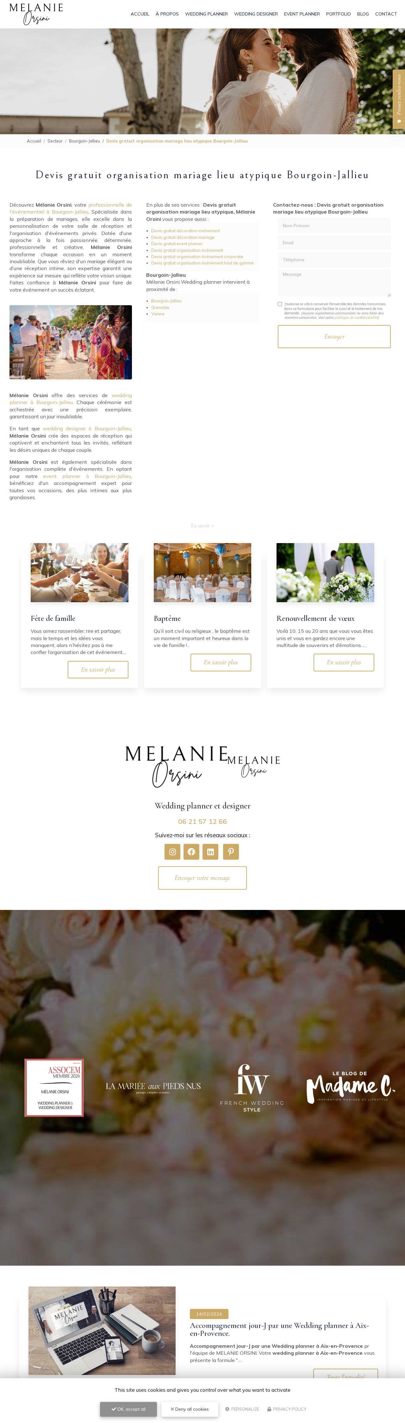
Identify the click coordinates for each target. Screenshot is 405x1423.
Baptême (167, 618)
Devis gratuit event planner (177, 243)
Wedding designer (256, 14)
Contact (386, 14)
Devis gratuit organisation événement (187, 250)
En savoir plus (98, 669)
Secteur (55, 140)
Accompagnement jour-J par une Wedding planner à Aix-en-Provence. (279, 1329)
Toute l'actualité (346, 1377)
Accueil (140, 14)
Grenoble (160, 307)
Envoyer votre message (202, 878)
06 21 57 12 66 (202, 821)
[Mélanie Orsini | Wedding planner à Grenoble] (36, 14)
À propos (167, 14)
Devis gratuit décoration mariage (183, 237)
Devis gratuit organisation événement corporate (197, 256)
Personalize (244, 1409)
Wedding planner (206, 14)
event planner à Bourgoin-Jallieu (87, 476)
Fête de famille (53, 618)
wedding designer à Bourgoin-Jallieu (87, 428)
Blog (363, 14)
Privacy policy (289, 1409)
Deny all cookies (191, 1409)
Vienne (158, 313)
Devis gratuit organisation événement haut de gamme (202, 262)
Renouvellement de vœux (316, 618)
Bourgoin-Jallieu (84, 140)
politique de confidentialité (355, 317)
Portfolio (338, 14)
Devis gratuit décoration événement (185, 230)
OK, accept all (131, 1409)
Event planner (302, 14)
